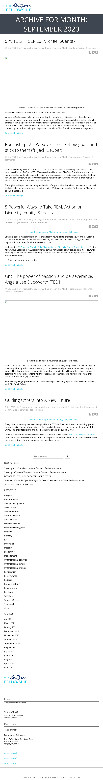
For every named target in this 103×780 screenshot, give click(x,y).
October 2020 (10, 639)
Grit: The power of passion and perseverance (43, 365)
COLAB (78, 777)
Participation (10, 571)
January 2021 (10, 627)
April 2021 (9, 619)
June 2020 (8, 655)
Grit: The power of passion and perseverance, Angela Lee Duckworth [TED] (49, 279)
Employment (11, 729)
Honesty (8, 535)
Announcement (11, 499)
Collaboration (10, 507)
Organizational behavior (16, 409)
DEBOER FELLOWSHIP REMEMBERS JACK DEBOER (27, 476)
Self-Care (8, 596)
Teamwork (9, 604)
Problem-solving (12, 584)
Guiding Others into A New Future (37, 400)
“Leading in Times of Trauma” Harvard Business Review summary (35, 472)
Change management (14, 503)
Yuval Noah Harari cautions (82, 434)
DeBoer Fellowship (19, 7)
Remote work (10, 588)
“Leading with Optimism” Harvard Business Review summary (32, 468)
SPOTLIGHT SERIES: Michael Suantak (40, 41)
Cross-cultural (75, 219)
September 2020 (12, 643)
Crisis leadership (75, 407)
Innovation (9, 543)
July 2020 (8, 651)
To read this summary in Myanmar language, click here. (51, 232)
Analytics (8, 495)
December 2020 (11, 631)
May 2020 (8, 659)
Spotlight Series (76, 48)
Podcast (86, 157)
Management (90, 407)
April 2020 (9, 663)
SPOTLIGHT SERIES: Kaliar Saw (18, 484)
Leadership (9, 551)
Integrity (8, 547)
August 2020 (10, 647)
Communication (11, 511)
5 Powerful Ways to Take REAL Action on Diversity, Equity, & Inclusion (44, 210)
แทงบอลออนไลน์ (10, 753)
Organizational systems (15, 567)
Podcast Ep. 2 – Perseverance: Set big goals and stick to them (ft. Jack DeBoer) (51, 147)
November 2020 (11, 635)
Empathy (8, 531)
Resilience (87, 289)
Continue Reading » (14, 133)
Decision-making (12, 523)
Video (7, 291)
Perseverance (75, 157)
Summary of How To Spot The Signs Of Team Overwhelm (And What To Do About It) (44, 480)
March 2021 (9, 623)
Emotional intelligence (14, 527)
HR (5, 539)
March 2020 (9, 667)
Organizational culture (25, 222)
